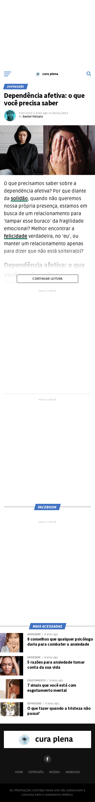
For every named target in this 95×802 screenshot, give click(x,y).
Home (19, 772)
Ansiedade (73, 772)
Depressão (36, 772)
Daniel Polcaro (33, 116)
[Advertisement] (47, 34)
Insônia (54, 772)
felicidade (15, 236)
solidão (19, 199)
